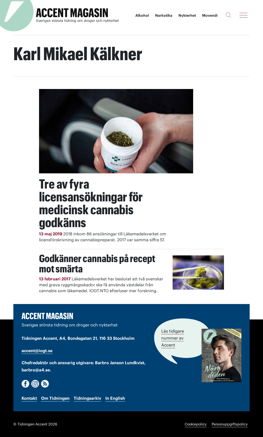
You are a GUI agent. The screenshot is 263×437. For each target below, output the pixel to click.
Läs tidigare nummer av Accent (172, 337)
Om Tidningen (55, 398)
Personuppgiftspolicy (230, 424)
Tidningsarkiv (87, 398)
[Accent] (47, 315)
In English (115, 398)
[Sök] (228, 15)
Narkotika (163, 15)
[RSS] (45, 384)
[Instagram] (35, 384)
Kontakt (29, 398)
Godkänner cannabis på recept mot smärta (97, 263)
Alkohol (142, 15)
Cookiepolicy (195, 424)
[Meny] (243, 15)
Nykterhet (187, 15)
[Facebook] (25, 384)
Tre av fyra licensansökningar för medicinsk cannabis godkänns (91, 203)
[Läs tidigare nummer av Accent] (221, 355)
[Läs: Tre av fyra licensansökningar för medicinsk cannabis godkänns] (116, 131)
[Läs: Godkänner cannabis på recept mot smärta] (198, 272)
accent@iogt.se (37, 350)
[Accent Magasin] (72, 12)
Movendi (210, 15)
